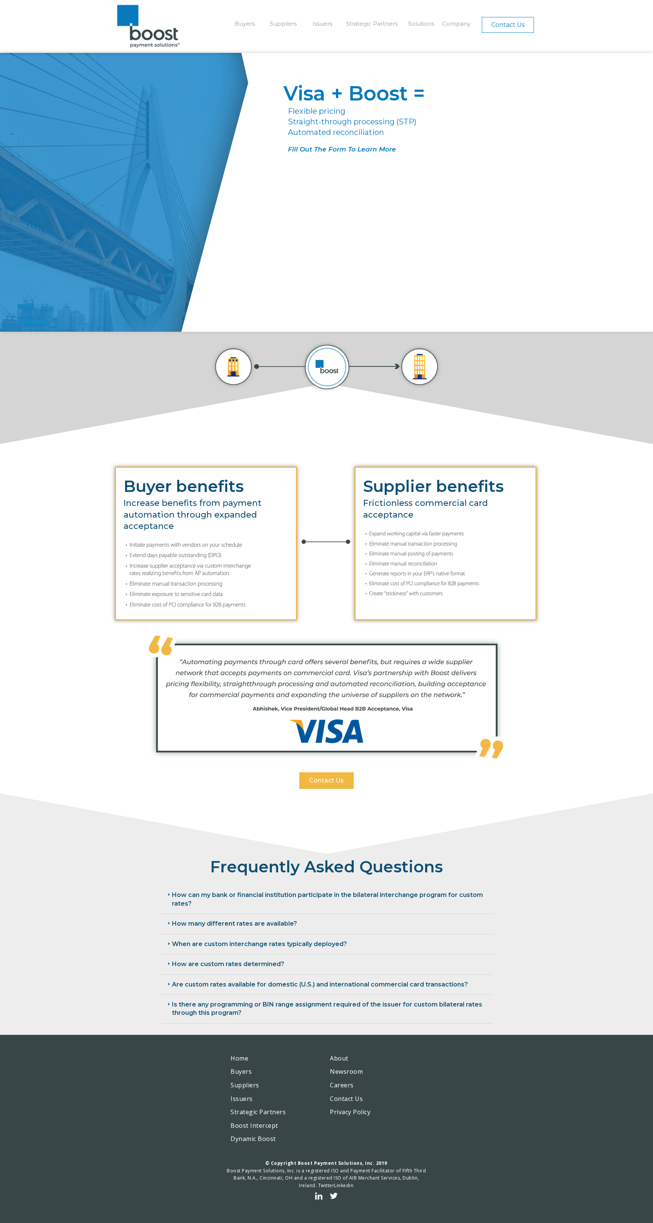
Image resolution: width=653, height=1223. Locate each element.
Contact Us (346, 1099)
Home (239, 1058)
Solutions (421, 23)
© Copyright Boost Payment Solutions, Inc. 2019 (326, 1163)
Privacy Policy (350, 1112)
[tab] (326, 899)
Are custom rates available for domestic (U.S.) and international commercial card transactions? (320, 984)
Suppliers (283, 23)
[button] (508, 25)
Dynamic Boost (253, 1139)
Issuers (322, 23)
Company (456, 23)
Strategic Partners (372, 23)
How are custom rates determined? (228, 964)
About (339, 1058)
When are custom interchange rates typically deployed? (259, 944)
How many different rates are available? (234, 923)
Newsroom (346, 1071)
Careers (342, 1085)
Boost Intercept (254, 1125)
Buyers (245, 23)
